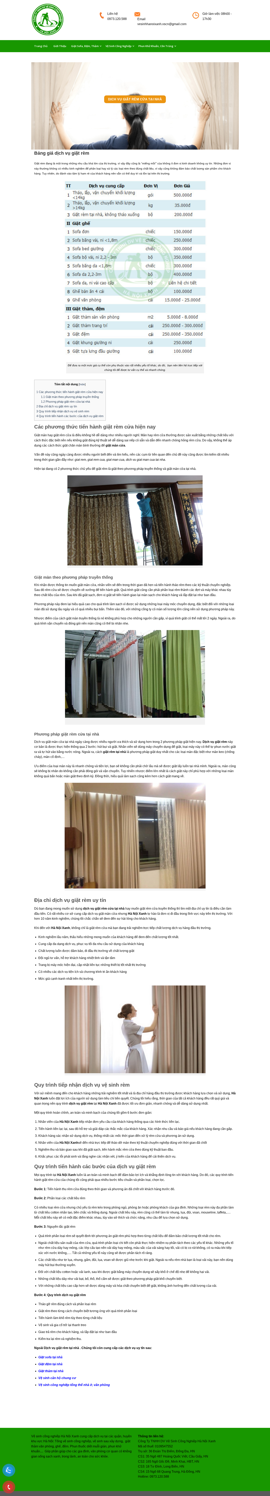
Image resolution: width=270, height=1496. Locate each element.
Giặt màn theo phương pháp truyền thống (70, 396)
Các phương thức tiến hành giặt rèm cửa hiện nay (69, 392)
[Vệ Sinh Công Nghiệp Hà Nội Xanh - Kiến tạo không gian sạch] (62, 20)
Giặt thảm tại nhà (50, 1371)
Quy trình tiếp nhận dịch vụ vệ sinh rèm (63, 411)
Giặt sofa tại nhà (50, 1357)
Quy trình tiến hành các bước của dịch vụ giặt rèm (70, 416)
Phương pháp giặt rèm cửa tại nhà (65, 401)
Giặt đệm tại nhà (50, 1364)
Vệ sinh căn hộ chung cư (57, 1378)
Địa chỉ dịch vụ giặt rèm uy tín (57, 406)
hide (82, 384)
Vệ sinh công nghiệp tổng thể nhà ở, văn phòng (74, 1385)
